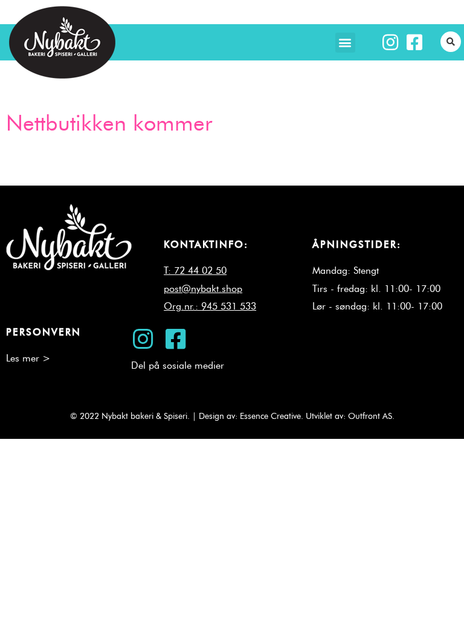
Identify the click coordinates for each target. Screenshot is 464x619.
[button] (345, 43)
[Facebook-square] (414, 42)
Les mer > (28, 358)
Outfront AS (370, 416)
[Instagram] (390, 42)
